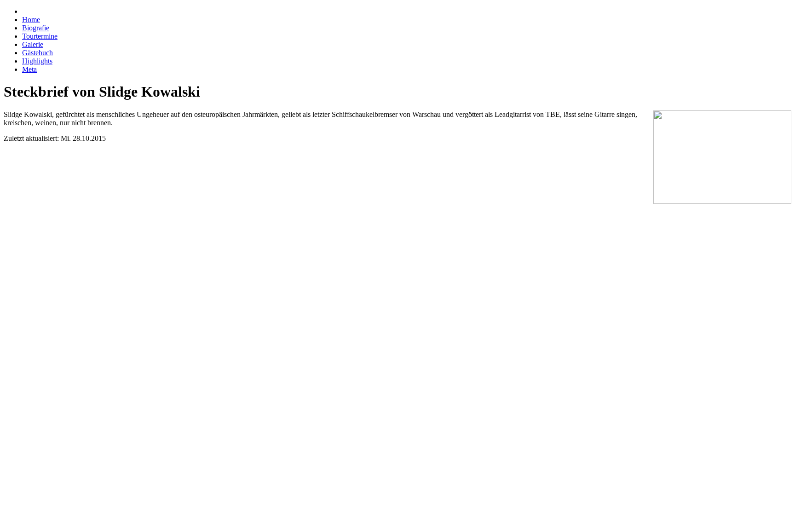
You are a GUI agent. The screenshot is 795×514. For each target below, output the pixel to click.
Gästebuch (37, 53)
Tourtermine (40, 36)
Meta (29, 69)
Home (31, 19)
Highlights (37, 61)
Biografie (35, 28)
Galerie (32, 44)
